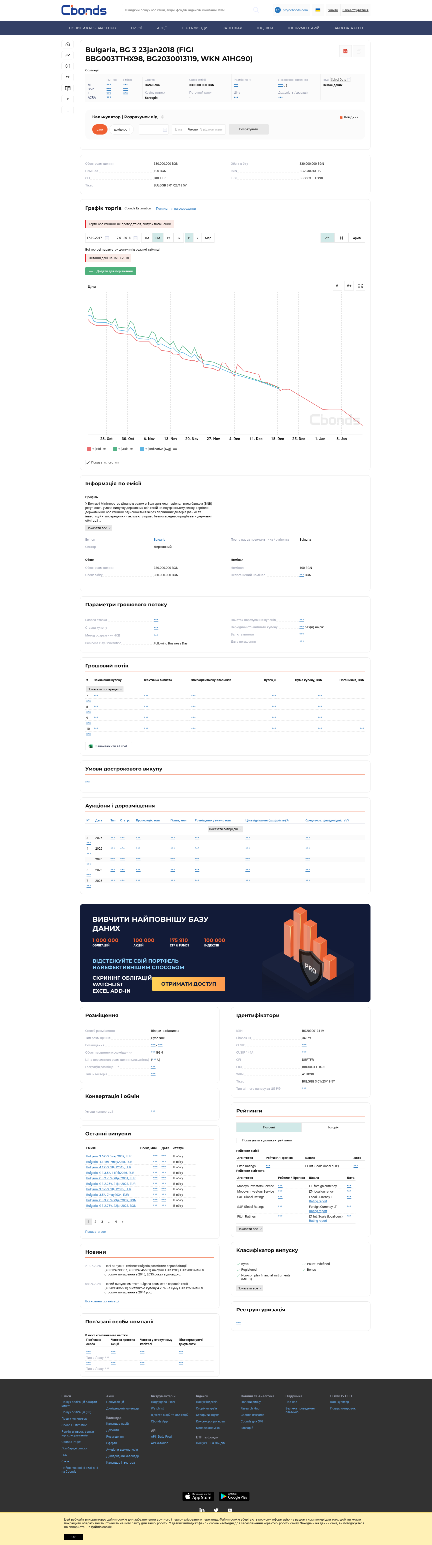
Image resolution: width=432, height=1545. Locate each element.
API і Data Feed (161, 1436)
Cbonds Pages (71, 1442)
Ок (74, 1537)
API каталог (159, 1443)
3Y (178, 238)
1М (146, 238)
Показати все (96, 528)
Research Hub (250, 1408)
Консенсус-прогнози (210, 1421)
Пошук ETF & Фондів (210, 1443)
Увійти (333, 10)
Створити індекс (207, 1415)
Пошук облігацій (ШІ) (76, 1412)
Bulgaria (159, 539)
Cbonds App (159, 1421)
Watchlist (157, 1408)
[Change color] (91, 449)
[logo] (84, 10)
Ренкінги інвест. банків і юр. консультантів (79, 1433)
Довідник (351, 117)
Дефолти (112, 1430)
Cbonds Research (252, 1415)
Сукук (66, 1461)
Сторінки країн (206, 1408)
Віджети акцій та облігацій (169, 1415)
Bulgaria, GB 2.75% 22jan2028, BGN (111, 1206)
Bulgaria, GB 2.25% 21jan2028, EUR (111, 1184)
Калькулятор (339, 1402)
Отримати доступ (188, 984)
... (67, 111)
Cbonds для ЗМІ (252, 1421)
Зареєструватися (355, 10)
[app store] (198, 1496)
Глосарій (247, 1428)
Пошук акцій (115, 1402)
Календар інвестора (120, 1462)
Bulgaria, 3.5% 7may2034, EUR (107, 1195)
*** (125, 85)
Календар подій (117, 1423)
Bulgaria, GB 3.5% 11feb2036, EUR (110, 1173)
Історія (333, 1127)
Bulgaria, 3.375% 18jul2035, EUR (108, 1189)
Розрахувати (248, 129)
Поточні (269, 1127)
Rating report (318, 1201)
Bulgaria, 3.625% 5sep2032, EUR (109, 1156)
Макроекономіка (208, 1428)
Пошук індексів (207, 1402)
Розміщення (115, 1436)
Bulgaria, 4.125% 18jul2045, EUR (108, 1167)
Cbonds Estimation (75, 1425)
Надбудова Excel (163, 1402)
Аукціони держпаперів (122, 1449)
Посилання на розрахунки (176, 208)
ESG (64, 1455)
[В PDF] (345, 51)
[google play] (234, 1496)
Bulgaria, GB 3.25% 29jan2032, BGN (111, 1200)
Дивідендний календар (122, 1408)
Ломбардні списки (75, 1448)
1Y (168, 238)
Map (208, 238)
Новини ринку (251, 1402)
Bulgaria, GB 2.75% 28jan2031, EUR (111, 1178)
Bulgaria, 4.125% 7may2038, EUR (109, 1162)
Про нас (291, 1402)
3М (158, 238)
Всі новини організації (102, 1301)
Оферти (111, 1443)
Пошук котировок (74, 1418)
